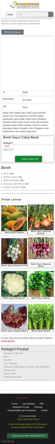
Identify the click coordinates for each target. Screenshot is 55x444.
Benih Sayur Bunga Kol (14, 298)
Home (14, 403)
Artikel (44, 410)
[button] (9, 14)
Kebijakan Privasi (21, 407)
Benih (14, 23)
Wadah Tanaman (12, 187)
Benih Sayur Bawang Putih (14, 265)
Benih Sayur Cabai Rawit (21, 137)
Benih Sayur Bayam (41, 298)
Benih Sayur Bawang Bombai (41, 232)
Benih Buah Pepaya (14, 232)
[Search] (50, 14)
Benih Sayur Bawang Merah (41, 265)
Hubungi (38, 407)
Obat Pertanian (11, 180)
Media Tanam (10, 177)
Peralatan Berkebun (13, 183)
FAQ (41, 403)
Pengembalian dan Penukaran (22, 410)
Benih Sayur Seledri (40, 330)
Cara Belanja (28, 403)
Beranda (5, 21)
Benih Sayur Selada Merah (14, 330)
